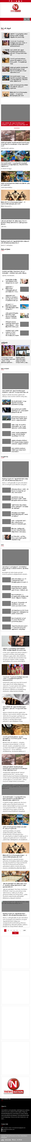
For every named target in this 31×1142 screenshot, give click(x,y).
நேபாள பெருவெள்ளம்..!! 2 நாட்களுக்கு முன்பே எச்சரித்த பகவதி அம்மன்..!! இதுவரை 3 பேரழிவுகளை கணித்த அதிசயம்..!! (20, 596)
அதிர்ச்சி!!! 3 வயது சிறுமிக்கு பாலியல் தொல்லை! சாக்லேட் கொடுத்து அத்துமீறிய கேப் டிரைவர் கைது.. (18, 35)
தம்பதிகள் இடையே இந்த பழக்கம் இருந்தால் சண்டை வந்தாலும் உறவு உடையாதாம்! (12, 281)
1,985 (24, 930)
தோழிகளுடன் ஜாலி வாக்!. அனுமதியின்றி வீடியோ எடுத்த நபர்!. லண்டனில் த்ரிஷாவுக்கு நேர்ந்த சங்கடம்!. (15, 242)
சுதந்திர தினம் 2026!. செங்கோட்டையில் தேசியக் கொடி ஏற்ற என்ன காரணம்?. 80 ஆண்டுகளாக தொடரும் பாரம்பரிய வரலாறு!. (12, 298)
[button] (25, 19)
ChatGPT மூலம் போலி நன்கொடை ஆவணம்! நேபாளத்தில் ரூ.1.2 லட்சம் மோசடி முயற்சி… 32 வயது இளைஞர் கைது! (18, 61)
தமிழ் (2, 1140)
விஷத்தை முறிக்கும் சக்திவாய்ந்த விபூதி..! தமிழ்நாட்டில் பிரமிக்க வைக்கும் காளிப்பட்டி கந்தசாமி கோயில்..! (23, 360)
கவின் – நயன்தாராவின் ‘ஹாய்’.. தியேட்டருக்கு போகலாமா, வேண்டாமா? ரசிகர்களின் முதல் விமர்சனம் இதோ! (19, 522)
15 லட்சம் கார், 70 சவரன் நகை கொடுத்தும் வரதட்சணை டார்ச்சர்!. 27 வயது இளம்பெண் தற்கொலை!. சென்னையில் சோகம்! (18, 44)
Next (28, 351)
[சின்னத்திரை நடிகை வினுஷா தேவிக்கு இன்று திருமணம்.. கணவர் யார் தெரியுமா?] (6, 513)
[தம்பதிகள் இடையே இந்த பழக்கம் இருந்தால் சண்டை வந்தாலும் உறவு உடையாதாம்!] (24, 281)
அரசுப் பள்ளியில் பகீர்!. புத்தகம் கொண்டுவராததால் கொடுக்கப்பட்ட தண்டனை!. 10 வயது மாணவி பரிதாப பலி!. (18, 52)
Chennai (4, 1131)
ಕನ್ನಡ (19, 1140)
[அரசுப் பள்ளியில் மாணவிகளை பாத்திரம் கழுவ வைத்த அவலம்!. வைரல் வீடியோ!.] (6, 449)
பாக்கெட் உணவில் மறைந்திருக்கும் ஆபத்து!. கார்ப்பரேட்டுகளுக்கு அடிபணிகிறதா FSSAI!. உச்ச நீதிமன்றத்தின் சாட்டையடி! (19, 434)
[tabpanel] (15, 115)
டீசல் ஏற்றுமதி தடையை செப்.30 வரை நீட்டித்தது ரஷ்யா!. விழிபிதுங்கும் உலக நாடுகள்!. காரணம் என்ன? (20, 612)
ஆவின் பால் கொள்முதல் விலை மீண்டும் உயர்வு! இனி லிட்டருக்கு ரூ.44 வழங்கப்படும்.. (19, 86)
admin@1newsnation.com (8, 1129)
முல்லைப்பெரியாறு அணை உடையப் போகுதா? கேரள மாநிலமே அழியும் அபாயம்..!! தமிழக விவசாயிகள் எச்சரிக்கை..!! (19, 418)
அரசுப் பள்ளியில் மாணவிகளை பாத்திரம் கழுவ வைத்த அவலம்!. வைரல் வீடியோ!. (19, 450)
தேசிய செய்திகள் (5, 368)
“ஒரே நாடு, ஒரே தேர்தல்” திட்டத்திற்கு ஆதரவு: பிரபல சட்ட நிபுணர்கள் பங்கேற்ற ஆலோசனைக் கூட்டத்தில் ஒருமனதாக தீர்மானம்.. (14, 222)
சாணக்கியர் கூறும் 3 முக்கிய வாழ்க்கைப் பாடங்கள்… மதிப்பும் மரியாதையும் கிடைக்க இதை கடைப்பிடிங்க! (12, 333)
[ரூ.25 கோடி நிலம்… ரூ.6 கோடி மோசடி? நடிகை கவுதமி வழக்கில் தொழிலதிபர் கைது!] (6, 537)
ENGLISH (8, 1140)
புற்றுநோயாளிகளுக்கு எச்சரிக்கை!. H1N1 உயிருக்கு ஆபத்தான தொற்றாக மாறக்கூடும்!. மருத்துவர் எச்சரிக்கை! (20, 442)
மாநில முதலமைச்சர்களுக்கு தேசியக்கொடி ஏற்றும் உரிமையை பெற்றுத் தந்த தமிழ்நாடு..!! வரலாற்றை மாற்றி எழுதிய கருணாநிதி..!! (12, 315)
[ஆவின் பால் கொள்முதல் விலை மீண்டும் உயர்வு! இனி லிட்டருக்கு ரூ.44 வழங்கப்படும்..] (5, 86)
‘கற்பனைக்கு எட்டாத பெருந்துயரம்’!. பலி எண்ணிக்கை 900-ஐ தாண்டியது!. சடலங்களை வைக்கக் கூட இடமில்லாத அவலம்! (15, 568)
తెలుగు (14, 1140)
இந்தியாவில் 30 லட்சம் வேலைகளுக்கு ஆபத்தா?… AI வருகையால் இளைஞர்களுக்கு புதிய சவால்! (18, 94)
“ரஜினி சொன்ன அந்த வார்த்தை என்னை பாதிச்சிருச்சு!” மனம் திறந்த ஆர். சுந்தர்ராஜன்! (20, 506)
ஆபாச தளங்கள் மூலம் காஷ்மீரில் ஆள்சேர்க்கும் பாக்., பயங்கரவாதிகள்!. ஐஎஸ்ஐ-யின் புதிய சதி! (20, 410)
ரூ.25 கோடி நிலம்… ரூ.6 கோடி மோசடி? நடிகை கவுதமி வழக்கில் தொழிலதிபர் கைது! (19, 538)
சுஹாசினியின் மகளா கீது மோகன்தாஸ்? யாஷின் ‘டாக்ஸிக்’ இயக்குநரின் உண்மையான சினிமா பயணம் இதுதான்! (19, 498)
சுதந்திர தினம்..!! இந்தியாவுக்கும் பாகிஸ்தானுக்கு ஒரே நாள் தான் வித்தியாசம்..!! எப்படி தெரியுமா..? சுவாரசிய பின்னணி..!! (12, 289)
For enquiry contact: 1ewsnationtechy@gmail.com (13, 1127)
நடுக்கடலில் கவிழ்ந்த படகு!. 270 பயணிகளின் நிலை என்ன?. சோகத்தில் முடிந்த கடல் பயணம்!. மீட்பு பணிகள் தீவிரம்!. (20, 580)
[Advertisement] (15, 952)
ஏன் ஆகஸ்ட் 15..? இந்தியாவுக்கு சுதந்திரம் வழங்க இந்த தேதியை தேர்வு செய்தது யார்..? (12, 307)
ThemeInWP (4, 1137)
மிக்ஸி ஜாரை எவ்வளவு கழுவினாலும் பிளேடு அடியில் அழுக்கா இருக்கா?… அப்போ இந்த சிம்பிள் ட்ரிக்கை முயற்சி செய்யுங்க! (12, 324)
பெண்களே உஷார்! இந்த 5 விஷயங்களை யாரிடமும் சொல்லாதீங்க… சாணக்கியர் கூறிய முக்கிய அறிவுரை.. (14, 272)
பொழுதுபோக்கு (4, 456)
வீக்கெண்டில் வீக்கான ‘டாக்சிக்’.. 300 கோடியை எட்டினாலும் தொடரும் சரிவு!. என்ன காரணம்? (20, 491)
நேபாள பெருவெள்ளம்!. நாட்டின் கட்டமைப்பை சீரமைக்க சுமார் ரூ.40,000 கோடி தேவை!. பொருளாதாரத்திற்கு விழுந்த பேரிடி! (19, 620)
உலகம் (2, 544)
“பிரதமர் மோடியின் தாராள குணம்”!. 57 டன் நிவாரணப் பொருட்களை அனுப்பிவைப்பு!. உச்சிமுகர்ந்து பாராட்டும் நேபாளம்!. (20, 627)
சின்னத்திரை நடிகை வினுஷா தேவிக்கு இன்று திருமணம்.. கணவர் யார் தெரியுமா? (20, 514)
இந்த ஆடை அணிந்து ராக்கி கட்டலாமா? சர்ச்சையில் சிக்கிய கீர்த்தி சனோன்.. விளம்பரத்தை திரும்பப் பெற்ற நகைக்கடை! (19, 530)
